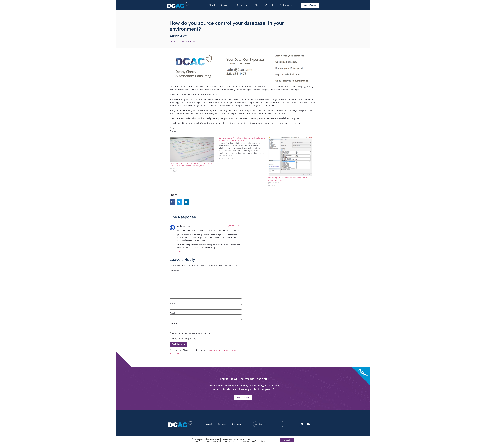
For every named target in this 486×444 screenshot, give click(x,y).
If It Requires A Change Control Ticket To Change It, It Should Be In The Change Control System (192, 164)
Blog (257, 5)
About (212, 5)
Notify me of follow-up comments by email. (192, 334)
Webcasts (269, 5)
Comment (175, 271)
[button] (172, 202)
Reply (179, 251)
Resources (242, 5)
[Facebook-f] (296, 424)
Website (173, 323)
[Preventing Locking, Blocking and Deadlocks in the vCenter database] (291, 156)
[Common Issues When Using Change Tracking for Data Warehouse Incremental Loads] (243, 148)
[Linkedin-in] (308, 424)
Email (173, 313)
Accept (287, 440)
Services (224, 5)
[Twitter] (302, 424)
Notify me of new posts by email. (187, 338)
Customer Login (287, 5)
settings (261, 441)
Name (173, 303)
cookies (225, 441)
